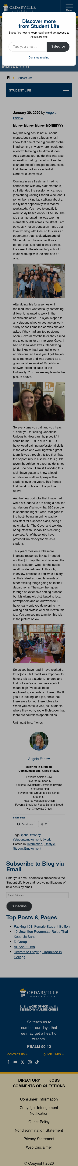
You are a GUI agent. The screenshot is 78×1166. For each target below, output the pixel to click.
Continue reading (39, 57)
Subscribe (58, 46)
